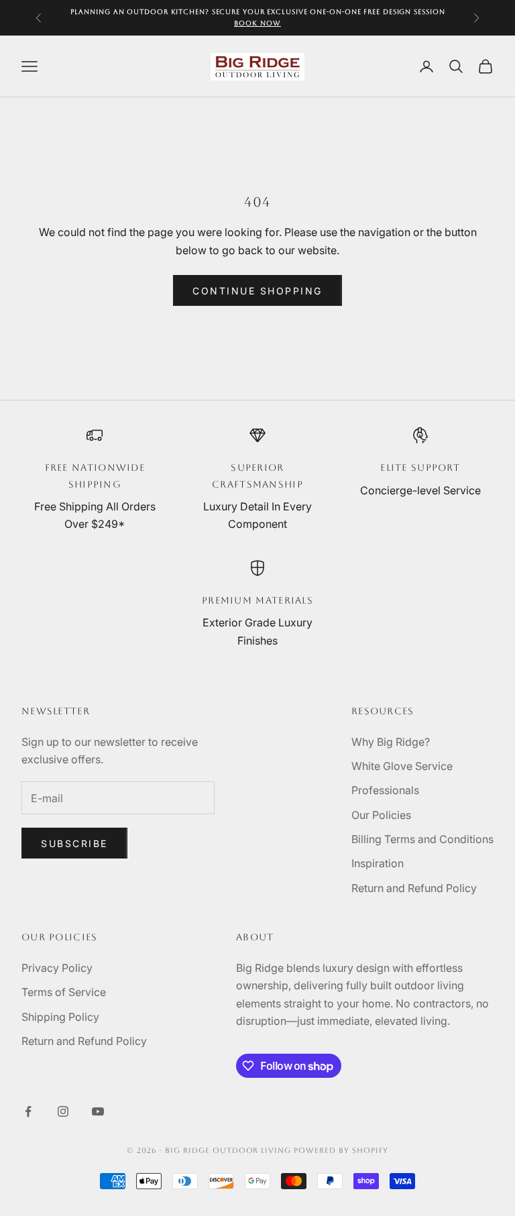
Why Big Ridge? (390, 742)
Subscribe (74, 843)
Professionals (385, 790)
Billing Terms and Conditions (422, 839)
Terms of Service (63, 992)
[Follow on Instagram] (63, 1111)
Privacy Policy (57, 968)
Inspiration (377, 863)
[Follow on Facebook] (28, 1111)
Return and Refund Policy (414, 888)
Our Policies (381, 815)
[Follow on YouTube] (98, 1111)
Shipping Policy (60, 1017)
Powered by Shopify (341, 1150)
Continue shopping (257, 290)
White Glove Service (402, 766)
